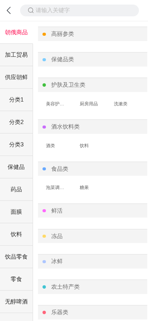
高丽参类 (62, 34)
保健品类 (62, 59)
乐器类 (59, 312)
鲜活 (57, 211)
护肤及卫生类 (68, 85)
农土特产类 (65, 287)
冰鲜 (57, 261)
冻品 (57, 236)
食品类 (59, 169)
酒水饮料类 (65, 127)
